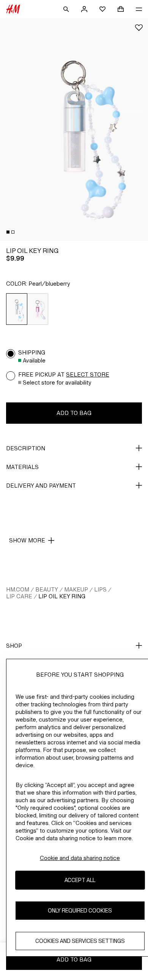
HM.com (17, 589)
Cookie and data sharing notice (80, 858)
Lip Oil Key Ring (61, 596)
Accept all (80, 880)
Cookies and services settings (80, 941)
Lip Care (19, 596)
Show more (27, 540)
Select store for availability (57, 382)
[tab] (8, 232)
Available (34, 360)
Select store (87, 374)
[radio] (16, 309)
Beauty (46, 589)
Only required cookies (80, 910)
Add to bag (74, 413)
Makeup (76, 589)
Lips (100, 589)
